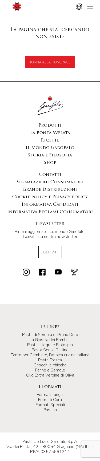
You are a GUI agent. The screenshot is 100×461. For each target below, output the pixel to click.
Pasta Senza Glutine (50, 350)
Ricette (50, 140)
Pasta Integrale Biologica (50, 345)
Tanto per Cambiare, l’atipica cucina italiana (50, 355)
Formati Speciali (50, 405)
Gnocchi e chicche (50, 365)
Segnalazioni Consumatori (50, 182)
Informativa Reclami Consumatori (50, 212)
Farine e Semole (50, 370)
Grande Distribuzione (50, 190)
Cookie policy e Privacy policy (50, 197)
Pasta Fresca (50, 360)
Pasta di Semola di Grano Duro (50, 335)
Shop (50, 163)
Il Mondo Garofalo (50, 148)
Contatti (50, 175)
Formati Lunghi (50, 395)
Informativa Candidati (50, 205)
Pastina (50, 410)
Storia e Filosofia (50, 155)
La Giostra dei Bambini (50, 340)
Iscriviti (50, 252)
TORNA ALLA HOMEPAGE (50, 62)
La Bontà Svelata (50, 133)
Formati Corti (50, 400)
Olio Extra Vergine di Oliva (50, 375)
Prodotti (50, 125)
